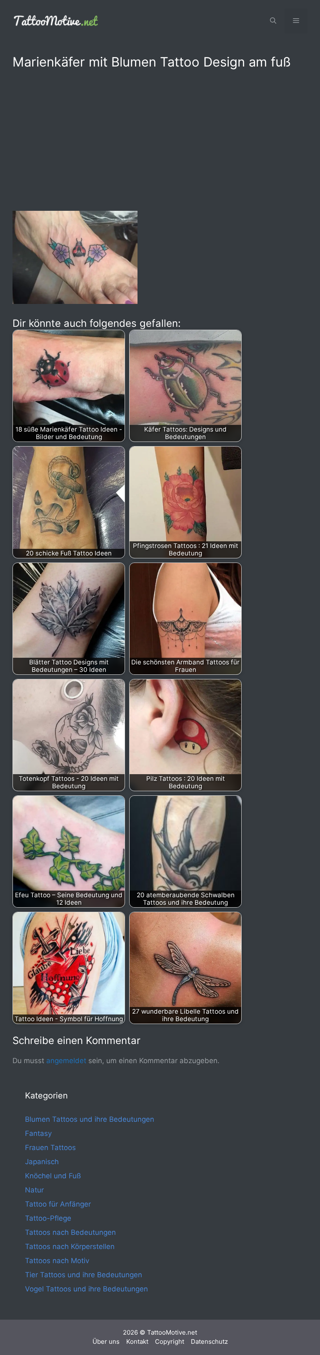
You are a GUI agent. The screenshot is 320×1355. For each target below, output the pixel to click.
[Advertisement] (160, 138)
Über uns (106, 1341)
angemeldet (66, 1060)
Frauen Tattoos (50, 1147)
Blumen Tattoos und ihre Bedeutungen (89, 1119)
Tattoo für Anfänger (58, 1204)
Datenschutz (209, 1341)
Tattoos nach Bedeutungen (70, 1232)
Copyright (169, 1341)
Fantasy (38, 1133)
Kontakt (137, 1341)
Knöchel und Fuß (53, 1176)
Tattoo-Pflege (48, 1218)
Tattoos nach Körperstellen (70, 1246)
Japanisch (42, 1162)
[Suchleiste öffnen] (273, 20)
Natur (34, 1190)
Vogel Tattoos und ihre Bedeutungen (86, 1289)
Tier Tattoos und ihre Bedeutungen (83, 1275)
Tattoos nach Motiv (57, 1260)
